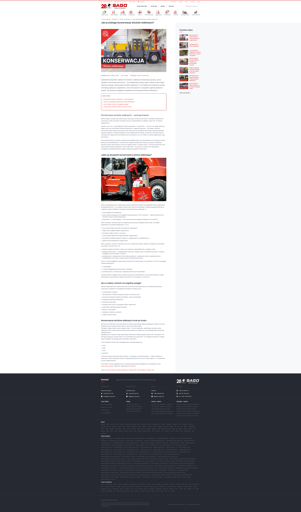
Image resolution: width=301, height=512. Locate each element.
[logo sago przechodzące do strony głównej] (114, 6)
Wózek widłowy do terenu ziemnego (185, 461)
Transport (192, 1)
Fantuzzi (128, 426)
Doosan (114, 426)
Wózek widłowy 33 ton (120, 452)
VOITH (157, 491)
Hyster (171, 426)
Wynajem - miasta (182, 401)
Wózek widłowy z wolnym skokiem (110, 477)
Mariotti (146, 488)
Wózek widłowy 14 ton (107, 447)
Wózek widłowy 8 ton (144, 454)
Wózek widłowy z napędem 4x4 (109, 468)
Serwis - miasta (156, 401)
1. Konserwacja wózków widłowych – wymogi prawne (117, 99)
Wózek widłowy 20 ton (184, 447)
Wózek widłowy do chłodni (129, 456)
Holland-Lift (160, 426)
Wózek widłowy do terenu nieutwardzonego (143, 461)
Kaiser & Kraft (188, 486)
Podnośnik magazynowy (185, 438)
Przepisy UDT (150, 370)
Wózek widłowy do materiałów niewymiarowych (113, 458)
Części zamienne (106, 482)
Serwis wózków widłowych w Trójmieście (162, 404)
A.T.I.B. (103, 484)
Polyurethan (104, 440)
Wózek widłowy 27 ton (159, 449)
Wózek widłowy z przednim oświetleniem (130, 472)
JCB (178, 426)
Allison (115, 484)
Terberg (167, 431)
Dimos (109, 426)
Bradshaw (154, 424)
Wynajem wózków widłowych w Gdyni (186, 409)
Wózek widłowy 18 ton (146, 447)
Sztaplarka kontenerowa (132, 443)
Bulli (139, 484)
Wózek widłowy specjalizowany (141, 463)
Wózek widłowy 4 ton (145, 452)
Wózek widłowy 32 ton (107, 452)
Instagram (142, 1)
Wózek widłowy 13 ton (181, 445)
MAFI (139, 428)
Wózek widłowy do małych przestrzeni (168, 456)
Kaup (107, 428)
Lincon (131, 488)
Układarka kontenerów (162, 443)
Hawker (118, 486)
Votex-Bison (187, 431)
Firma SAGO (105, 401)
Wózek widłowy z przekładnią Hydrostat (152, 472)
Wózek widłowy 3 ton (185, 449)
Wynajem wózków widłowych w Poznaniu (187, 415)
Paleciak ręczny (174, 438)
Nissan (190, 428)
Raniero (103, 431)
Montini (169, 428)
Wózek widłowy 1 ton (129, 445)
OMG (185, 488)
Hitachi (132, 486)
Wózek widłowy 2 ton (171, 447)
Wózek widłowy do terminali (108, 463)
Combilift (185, 424)
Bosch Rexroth (133, 484)
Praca (186, 1)
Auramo (121, 424)
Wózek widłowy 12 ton (168, 445)
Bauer (138, 424)
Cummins (171, 484)
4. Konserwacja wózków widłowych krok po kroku (116, 106)
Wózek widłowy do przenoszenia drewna (138, 458)
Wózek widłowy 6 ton (119, 454)
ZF (169, 491)
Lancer (127, 488)
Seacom (125, 431)
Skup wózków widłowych (132, 404)
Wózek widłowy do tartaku (123, 461)
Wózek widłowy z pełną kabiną (158, 470)
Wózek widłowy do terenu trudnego (165, 461)
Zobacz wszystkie (184, 92)
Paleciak (128, 438)
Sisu (114, 491)
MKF (159, 428)
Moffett (164, 428)
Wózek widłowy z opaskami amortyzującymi (187, 468)
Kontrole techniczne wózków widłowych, (116, 370)
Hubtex (167, 426)
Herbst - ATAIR (152, 426)
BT (159, 424)
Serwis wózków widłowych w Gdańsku (161, 406)
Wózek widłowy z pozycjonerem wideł (178, 470)
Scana (115, 431)
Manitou (143, 428)
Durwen (119, 426)
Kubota (122, 488)
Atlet (117, 424)
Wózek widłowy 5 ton (106, 454)
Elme (124, 426)
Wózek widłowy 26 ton (146, 449)
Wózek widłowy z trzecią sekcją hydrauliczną (138, 474)
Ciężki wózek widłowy (107, 438)
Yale (193, 431)
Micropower (159, 488)
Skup (199, 1)
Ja (175, 426)
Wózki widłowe (105, 436)
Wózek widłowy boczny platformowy (110, 456)
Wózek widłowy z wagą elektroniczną (182, 474)
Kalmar (103, 428)
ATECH (120, 484)
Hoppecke (145, 486)
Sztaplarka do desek (189, 440)
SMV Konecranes (121, 491)
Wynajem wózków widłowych (133, 409)
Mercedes (152, 488)
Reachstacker (138, 440)
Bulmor (163, 424)
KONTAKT (171, 6)
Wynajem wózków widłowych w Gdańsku (187, 406)
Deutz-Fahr (196, 484)
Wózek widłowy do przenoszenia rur (159, 458)
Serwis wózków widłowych (133, 411)
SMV (135, 431)
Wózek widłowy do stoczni (108, 461)
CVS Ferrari (178, 484)
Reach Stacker (130, 440)
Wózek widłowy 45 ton (185, 452)
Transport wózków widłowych (134, 406)
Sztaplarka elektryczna (119, 443)
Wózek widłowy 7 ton (131, 454)
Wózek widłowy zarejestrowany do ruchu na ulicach (177, 477)
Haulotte (144, 426)
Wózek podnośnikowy (117, 445)
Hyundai (162, 486)
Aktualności (173, 1)
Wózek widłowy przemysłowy (124, 463)
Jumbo (185, 426)
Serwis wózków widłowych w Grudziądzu (162, 413)
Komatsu (112, 428)
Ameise (103, 424)
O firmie (180, 1)
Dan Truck (103, 426)
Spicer (128, 491)
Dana (190, 484)
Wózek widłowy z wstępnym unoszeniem (130, 477)
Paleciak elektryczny (150, 438)
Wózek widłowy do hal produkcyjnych (146, 456)
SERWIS (163, 6)
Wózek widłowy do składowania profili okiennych (182, 458)
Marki (103, 422)
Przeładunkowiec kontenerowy (117, 440)
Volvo (181, 431)
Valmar (172, 491)
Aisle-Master (109, 484)
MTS (176, 488)
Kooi (124, 428)
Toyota (172, 431)
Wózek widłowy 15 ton (120, 447)
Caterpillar (175, 424)
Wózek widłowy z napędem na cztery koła (130, 468)
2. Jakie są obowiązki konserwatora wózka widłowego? (118, 101)
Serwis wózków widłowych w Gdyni (160, 409)
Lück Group (133, 428)
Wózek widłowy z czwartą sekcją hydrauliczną (182, 463)
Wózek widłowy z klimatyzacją (126, 465)
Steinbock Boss (146, 431)
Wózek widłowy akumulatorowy (171, 454)
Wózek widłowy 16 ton (133, 447)
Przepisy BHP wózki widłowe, (137, 370)
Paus (194, 428)
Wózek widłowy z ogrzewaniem (166, 468)
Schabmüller (109, 491)
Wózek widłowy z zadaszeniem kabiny (153, 477)
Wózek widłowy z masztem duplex (144, 465)
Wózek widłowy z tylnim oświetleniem (161, 474)
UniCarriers (104, 433)
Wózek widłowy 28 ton (172, 449)
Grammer (113, 486)
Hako (140, 426)
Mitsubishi (154, 428)
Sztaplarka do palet (106, 443)
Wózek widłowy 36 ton (133, 452)
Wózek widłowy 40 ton (159, 452)
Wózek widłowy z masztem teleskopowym (165, 465)
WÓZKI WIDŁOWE (142, 6)
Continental (165, 484)
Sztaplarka (146, 440)
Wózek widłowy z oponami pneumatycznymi (112, 470)
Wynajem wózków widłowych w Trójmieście (188, 404)
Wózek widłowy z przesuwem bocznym (175, 472)
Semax (130, 431)
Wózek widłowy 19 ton (159, 447)
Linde (127, 428)
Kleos (109, 488)
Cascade (168, 424)
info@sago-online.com (121, 1)
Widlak (182, 443)
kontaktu (133, 366)
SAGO (111, 431)
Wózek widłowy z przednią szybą (110, 472)
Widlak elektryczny (190, 443)
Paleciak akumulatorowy (137, 438)
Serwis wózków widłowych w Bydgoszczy (162, 411)
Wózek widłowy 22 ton (107, 449)
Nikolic (185, 428)
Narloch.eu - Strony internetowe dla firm (189, 504)
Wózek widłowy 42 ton (172, 452)
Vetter (177, 431)
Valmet (153, 491)
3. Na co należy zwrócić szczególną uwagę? (115, 104)
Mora (173, 428)
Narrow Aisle (179, 428)
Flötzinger (134, 426)
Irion (166, 486)
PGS (194, 488)
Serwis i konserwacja (125, 19)
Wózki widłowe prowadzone (108, 479)
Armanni (112, 424)
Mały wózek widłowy (119, 438)
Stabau (139, 431)
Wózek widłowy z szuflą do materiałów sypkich (113, 474)
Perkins (189, 488)
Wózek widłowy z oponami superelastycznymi (137, 470)
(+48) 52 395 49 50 (107, 1)
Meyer (148, 428)
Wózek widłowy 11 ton (155, 445)
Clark (180, 424)
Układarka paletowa (174, 443)
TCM (162, 431)
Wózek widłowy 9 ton (156, 454)
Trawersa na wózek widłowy (147, 443)
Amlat (107, 424)
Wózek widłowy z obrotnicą (149, 468)
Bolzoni (149, 424)
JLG (181, 426)
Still (153, 431)
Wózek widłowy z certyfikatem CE (160, 463)
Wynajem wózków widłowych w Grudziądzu (188, 413)
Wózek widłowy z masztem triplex (186, 465)
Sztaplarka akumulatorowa (157, 440)
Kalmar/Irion (104, 488)
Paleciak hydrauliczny (162, 438)
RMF (107, 431)
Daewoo (191, 424)
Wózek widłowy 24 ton (120, 449)
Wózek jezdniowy (105, 445)
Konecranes (118, 428)
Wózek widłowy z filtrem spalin (109, 465)
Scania (120, 431)
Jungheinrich (192, 426)
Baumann (143, 424)
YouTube (133, 1)
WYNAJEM (154, 6)
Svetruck (157, 431)
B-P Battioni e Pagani (130, 424)
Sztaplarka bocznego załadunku (173, 440)
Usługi (128, 401)
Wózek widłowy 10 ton (142, 445)
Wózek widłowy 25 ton (133, 449)
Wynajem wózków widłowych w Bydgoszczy (188, 411)
